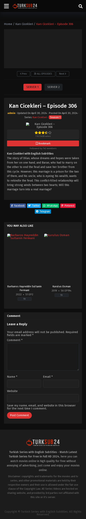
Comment (15, 340)
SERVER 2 (53, 87)
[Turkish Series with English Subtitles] (25, 6)
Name (12, 376)
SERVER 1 (32, 87)
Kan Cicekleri (39, 117)
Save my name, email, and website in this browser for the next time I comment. (41, 407)
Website (12, 391)
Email (48, 376)
